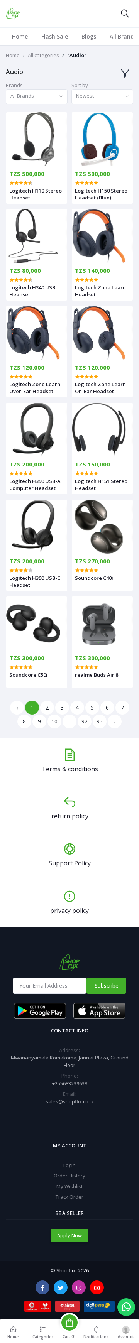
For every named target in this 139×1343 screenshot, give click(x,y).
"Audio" (76, 55)
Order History (69, 1175)
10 (54, 721)
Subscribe (107, 985)
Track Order (69, 1196)
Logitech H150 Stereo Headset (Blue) (101, 194)
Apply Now (69, 1235)
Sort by (79, 85)
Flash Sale (54, 36)
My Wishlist (69, 1186)
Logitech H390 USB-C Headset (34, 581)
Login (69, 1165)
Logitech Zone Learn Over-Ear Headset (34, 388)
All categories (43, 55)
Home (20, 36)
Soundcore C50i (28, 674)
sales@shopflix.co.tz (70, 1101)
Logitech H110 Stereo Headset (35, 194)
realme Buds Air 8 (96, 674)
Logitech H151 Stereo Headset (101, 485)
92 (84, 721)
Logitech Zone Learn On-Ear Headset (100, 388)
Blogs (88, 36)
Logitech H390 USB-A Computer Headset (35, 485)
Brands (14, 85)
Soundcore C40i (94, 577)
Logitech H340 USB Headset (32, 291)
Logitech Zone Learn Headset (100, 291)
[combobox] (37, 96)
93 (100, 721)
